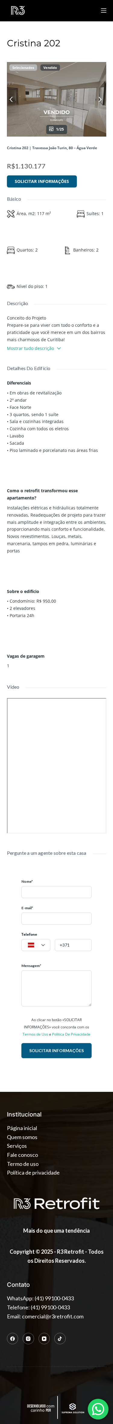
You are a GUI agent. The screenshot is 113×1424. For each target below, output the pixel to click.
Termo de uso (23, 1163)
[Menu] (103, 10)
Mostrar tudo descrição (30, 348)
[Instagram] (28, 1338)
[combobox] (35, 945)
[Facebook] (12, 1338)
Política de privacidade (33, 1172)
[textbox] (36, 945)
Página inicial (22, 1128)
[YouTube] (44, 1338)
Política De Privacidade (71, 1034)
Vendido (50, 67)
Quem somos (22, 1137)
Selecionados (23, 67)
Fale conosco (22, 1154)
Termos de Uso (35, 1034)
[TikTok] (60, 1338)
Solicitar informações (42, 181)
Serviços (17, 1145)
